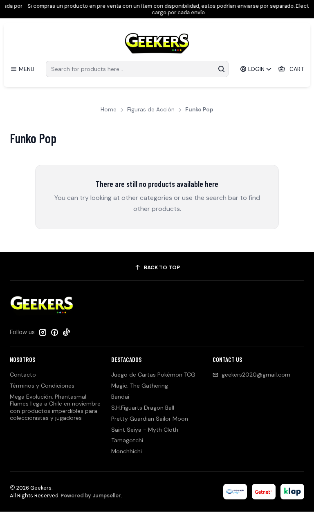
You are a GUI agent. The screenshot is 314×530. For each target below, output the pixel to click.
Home (109, 110)
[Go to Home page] (157, 43)
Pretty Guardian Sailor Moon (149, 418)
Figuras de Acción (151, 110)
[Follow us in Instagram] (42, 332)
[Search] (222, 69)
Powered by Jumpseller (91, 495)
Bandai (120, 396)
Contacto (23, 374)
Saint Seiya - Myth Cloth (144, 429)
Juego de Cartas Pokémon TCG (153, 374)
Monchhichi (126, 451)
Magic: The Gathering (139, 385)
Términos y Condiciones (42, 385)
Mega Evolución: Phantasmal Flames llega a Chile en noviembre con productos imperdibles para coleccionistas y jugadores (55, 407)
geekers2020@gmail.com (256, 374)
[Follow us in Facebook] (54, 332)
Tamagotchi (127, 440)
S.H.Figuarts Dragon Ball (142, 407)
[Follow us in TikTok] (66, 332)
